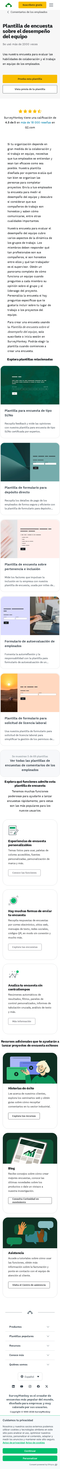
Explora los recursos (24, 1116)
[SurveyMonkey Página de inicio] (8, 5)
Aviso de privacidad (14, 1442)
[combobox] (30, 1376)
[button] (30, 1326)
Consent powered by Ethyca (41, 1464)
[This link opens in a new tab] (13, 1386)
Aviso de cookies (35, 1442)
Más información (21, 1021)
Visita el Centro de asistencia (29, 1285)
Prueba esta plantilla (30, 79)
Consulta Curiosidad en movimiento (25, 1200)
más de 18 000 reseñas (36, 122)
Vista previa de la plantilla (30, 89)
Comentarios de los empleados (29, 12)
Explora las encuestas (25, 947)
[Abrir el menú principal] (51, 5)
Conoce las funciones (24, 872)
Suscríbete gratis (32, 5)
